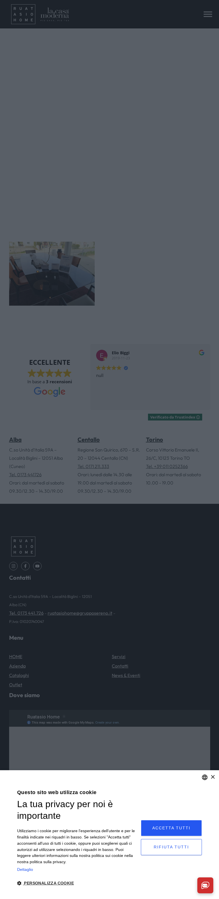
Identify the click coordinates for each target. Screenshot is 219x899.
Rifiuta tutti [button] (171, 847)
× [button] (212, 777)
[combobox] (205, 777)
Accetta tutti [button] (171, 828)
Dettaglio (25, 869)
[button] (77, 883)
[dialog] (109, 834)
